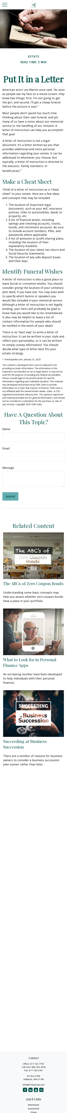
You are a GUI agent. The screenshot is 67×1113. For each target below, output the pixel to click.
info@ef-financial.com (34, 1084)
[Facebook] (25, 1090)
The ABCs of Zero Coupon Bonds (33, 583)
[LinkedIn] (30, 1090)
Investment (33, 1108)
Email (6, 448)
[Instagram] (41, 1090)
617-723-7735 (37, 1063)
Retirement (33, 1104)
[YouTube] (36, 1090)
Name (6, 429)
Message (8, 468)
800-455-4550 (39, 1067)
